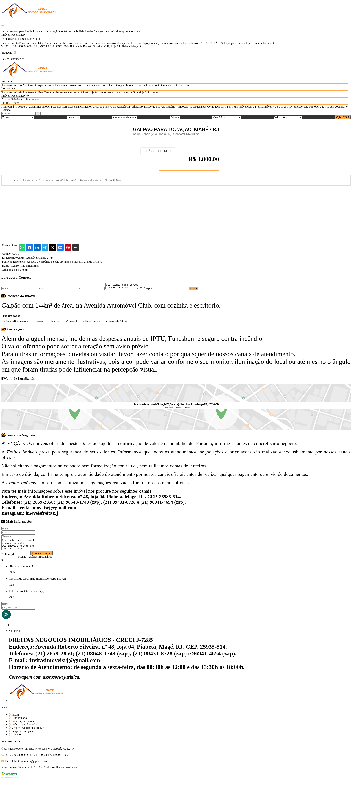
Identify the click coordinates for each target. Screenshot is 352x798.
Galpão (110, 85)
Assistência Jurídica (56, 43)
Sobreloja (138, 92)
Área (73, 85)
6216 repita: (146, 288)
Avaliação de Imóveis (80, 43)
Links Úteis (37, 43)
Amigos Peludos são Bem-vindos (21, 38)
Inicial (5, 31)
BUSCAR (343, 117)
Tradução (7, 52)
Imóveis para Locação (45, 31)
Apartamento (29, 85)
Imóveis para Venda (20, 31)
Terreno (184, 85)
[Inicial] (28, 18)
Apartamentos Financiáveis (53, 85)
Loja (150, 85)
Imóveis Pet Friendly (13, 34)
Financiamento (10, 43)
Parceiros (24, 43)
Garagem (120, 85)
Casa (79, 85)
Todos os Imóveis (11, 85)
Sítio (176, 85)
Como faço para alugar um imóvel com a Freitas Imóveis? (168, 43)
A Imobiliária (76, 31)
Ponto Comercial (163, 85)
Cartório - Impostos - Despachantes (114, 43)
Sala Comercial (124, 92)
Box (40, 92)
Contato (63, 31)
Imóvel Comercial (136, 85)
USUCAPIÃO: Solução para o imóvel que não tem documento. (239, 43)
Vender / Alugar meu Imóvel (101, 31)
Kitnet (84, 92)
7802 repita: (8, 554)
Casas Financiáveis (94, 85)
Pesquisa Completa (129, 31)
